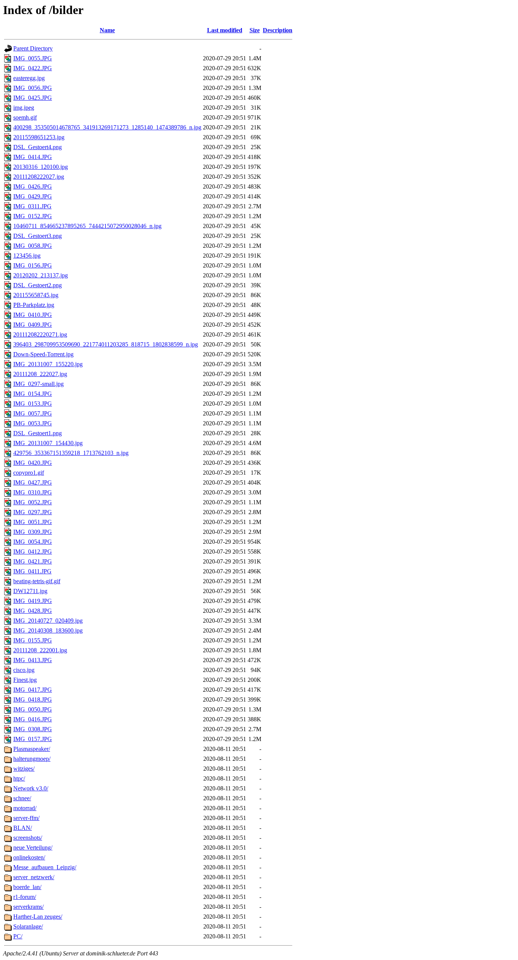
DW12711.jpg (30, 591)
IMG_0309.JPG (32, 532)
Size (255, 30)
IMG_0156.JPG (32, 265)
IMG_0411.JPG (32, 571)
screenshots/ (27, 837)
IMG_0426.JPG (32, 186)
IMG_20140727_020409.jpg (48, 620)
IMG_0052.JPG (32, 502)
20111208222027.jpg (38, 176)
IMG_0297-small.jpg (38, 384)
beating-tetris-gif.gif (36, 581)
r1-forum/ (24, 897)
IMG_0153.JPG (32, 403)
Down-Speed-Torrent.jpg (43, 354)
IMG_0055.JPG (32, 58)
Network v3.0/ (30, 788)
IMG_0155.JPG (32, 640)
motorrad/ (24, 808)
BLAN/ (22, 828)
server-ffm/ (26, 818)
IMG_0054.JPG (32, 541)
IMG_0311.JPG (32, 206)
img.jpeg (23, 107)
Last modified (224, 30)
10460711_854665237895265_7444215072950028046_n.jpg (87, 226)
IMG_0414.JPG (32, 157)
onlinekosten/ (29, 857)
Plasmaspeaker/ (31, 749)
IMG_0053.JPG (32, 423)
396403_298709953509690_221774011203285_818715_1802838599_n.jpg (105, 344)
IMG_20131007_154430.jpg (48, 443)
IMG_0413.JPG (32, 660)
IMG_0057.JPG (32, 413)
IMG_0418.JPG (32, 699)
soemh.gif (25, 117)
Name (107, 30)
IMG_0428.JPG (32, 610)
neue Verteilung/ (32, 847)
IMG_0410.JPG (32, 315)
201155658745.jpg (35, 295)
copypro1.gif (28, 472)
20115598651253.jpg (38, 137)
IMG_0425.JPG (32, 97)
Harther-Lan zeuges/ (37, 916)
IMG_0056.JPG (32, 88)
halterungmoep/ (31, 758)
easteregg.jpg (29, 78)
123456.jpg (27, 255)
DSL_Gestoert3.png (37, 236)
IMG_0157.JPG (32, 739)
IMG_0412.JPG (32, 551)
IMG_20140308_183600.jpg (48, 630)
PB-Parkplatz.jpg (33, 305)
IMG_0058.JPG (32, 245)
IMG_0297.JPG (32, 512)
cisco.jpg (24, 670)
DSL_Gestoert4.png (37, 147)
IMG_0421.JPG (32, 561)
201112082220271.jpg (40, 334)
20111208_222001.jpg (40, 650)
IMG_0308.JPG (32, 729)
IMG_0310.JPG (32, 492)
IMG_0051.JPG (32, 522)
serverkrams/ (28, 906)
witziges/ (24, 768)
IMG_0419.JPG (32, 601)
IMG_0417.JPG (32, 689)
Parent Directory (33, 48)
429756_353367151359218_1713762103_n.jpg (71, 453)
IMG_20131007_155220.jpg (48, 364)
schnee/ (22, 798)
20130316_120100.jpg (40, 167)
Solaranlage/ (28, 926)
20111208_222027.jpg (40, 374)
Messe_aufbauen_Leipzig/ (44, 867)
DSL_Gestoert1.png (37, 433)
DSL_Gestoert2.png (37, 285)
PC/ (17, 936)
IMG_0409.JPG (32, 324)
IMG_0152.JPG (32, 216)
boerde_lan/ (27, 887)
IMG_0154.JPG (32, 393)
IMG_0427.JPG (32, 482)
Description (277, 30)
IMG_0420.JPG (32, 463)
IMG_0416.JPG (32, 719)
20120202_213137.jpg (40, 275)
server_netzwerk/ (33, 877)
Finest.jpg (25, 680)
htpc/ (19, 778)
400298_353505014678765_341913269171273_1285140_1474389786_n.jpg (107, 127)
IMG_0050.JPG (32, 709)
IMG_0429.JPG (32, 196)
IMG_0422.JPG (32, 68)
